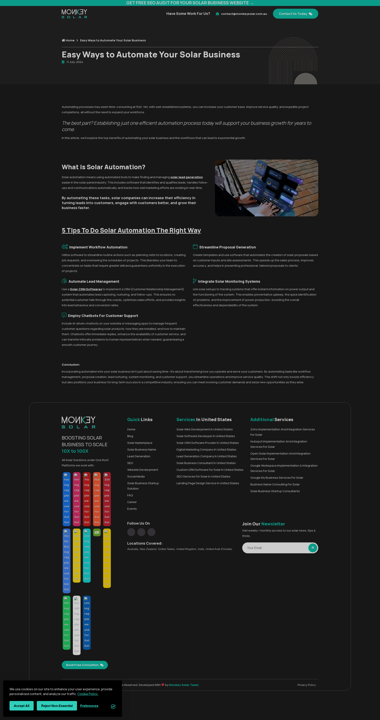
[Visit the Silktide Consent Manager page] (113, 705)
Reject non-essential (57, 705)
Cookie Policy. (87, 694)
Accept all (21, 705)
